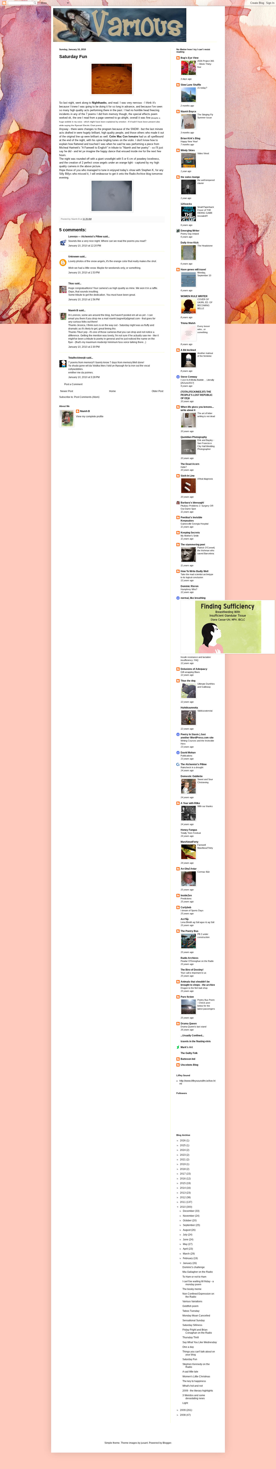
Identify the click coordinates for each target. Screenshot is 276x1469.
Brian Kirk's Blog (190, 138)
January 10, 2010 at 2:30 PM (84, 346)
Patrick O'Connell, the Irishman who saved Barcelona (206, 550)
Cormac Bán (203, 872)
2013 (183, 1192)
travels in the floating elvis (196, 1041)
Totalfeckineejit (77, 357)
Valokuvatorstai (204, 711)
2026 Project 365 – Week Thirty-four (205, 64)
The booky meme (191, 1289)
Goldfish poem (190, 1306)
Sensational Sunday (193, 1320)
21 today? (202, 88)
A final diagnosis (205, 479)
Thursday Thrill (190, 1337)
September (189, 1225)
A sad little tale (190, 1371)
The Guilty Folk (189, 1053)
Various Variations (192, 1301)
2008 (183, 1415)
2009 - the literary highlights (197, 1390)
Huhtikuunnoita (189, 707)
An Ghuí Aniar (189, 868)
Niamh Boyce (188, 111)
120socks (186, 204)
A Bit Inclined (188, 350)
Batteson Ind (188, 1059)
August (187, 1230)
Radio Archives (189, 958)
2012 (183, 1197)
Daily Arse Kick (190, 242)
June (186, 1239)
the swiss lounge (190, 177)
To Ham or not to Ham (194, 1276)
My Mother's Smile (190, 535)
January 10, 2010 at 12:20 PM (84, 245)
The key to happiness (194, 1381)
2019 (183, 1164)
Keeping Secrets (190, 532)
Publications (186, 755)
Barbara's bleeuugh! (192, 502)
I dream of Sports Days (192, 910)
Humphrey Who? (189, 589)
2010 (183, 1207)
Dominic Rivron (189, 586)
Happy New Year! (189, 141)
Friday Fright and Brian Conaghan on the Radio (197, 1331)
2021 (183, 1159)
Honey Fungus (189, 830)
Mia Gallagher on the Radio (197, 1271)
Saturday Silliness (192, 1325)
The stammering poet (193, 544)
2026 (183, 1140)
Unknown (73, 256)
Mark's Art (187, 1047)
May (185, 1244)
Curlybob (186, 907)
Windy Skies (188, 150)
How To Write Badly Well (194, 571)
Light (185, 1403)
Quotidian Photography (194, 437)
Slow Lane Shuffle (191, 84)
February (188, 1258)
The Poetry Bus (189, 931)
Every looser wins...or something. (203, 329)
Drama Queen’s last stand (193, 1026)
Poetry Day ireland (190, 234)
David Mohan (188, 752)
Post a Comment (73, 384)
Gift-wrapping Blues (190, 672)
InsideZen (186, 895)
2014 (183, 1187)
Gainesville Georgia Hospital (194, 524)
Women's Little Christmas (196, 1376)
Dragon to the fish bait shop (194, 988)
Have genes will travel (193, 269)
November (189, 1215)
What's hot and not (192, 1385)
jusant (144, 1442)
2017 (183, 1173)
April (186, 1248)
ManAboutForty (189, 841)
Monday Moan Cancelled (196, 1315)
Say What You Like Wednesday (199, 1342)
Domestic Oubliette (192, 776)
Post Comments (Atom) (86, 397)
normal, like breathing (193, 598)
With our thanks (205, 806)
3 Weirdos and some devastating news (193, 1397)
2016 (183, 1178)
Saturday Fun (73, 56)
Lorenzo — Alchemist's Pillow (85, 236)
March (186, 1253)
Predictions (186, 898)
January (187, 1263)
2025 (183, 1145)
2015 (183, 1183)
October (187, 1220)
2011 (183, 1202)
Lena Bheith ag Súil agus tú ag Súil (197, 922)
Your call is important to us (193, 973)
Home (112, 391)
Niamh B (73, 310)
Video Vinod (203, 153)
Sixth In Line (188, 475)
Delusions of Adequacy (194, 669)
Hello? (184, 467)
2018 (183, 1169)
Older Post (157, 391)
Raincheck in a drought (192, 767)
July (185, 1234)
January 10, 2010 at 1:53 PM (84, 272)
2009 (183, 1410)
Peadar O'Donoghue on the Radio (197, 961)
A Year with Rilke (190, 803)
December (189, 1211)
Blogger (167, 1442)
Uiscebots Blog (189, 1064)
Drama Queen (189, 1023)
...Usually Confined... (192, 1035)
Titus (71, 283)
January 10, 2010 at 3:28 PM (84, 377)
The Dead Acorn (190, 464)
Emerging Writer (190, 230)
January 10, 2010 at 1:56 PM (84, 299)
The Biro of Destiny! (192, 969)
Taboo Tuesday (190, 1311)
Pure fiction (187, 996)
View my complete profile (89, 416)
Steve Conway (189, 376)
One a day (188, 1347)
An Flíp (185, 919)
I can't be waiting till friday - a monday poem (198, 1283)
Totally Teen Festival (191, 833)
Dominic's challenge (193, 1267)
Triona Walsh (188, 323)
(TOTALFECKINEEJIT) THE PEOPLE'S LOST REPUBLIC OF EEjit (197, 395)
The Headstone (205, 245)
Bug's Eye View (189, 57)
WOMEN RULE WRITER (194, 296)
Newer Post (66, 391)
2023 (183, 1155)
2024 (183, 1150)
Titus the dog (188, 680)
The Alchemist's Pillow (193, 764)
